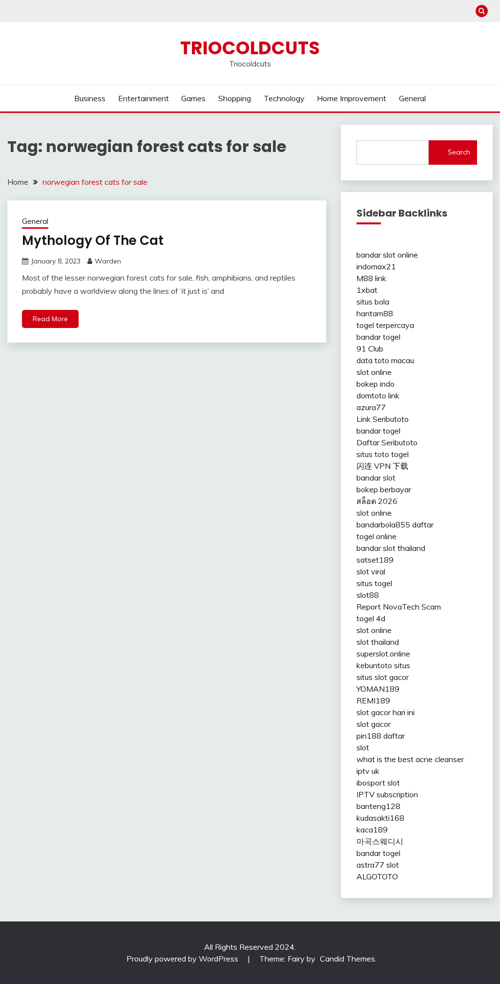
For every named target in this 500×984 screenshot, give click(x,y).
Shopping (234, 98)
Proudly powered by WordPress (183, 958)
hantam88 (374, 313)
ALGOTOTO (377, 876)
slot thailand (377, 642)
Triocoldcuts (250, 48)
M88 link (371, 278)
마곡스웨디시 (379, 841)
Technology (284, 98)
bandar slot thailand (390, 548)
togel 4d (370, 618)
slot (362, 747)
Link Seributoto (382, 419)
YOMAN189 (377, 689)
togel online (376, 536)
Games (193, 98)
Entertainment (143, 98)
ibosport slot (378, 782)
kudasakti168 (380, 818)
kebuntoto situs (383, 665)
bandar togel (378, 337)
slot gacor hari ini (385, 712)
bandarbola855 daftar (395, 524)
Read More (50, 318)
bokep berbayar (383, 489)
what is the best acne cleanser (410, 759)
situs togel (374, 583)
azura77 (371, 407)
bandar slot (376, 477)
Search (459, 152)
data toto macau (385, 360)
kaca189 (372, 829)
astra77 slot (377, 865)
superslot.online (383, 653)
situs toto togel (382, 454)
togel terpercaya (385, 325)
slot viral (370, 571)
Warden (108, 261)
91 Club (369, 348)
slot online (374, 372)
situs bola (372, 301)
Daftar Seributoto (386, 442)
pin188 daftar (380, 736)
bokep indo (375, 384)
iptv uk (367, 771)
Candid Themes (347, 958)
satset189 (375, 560)
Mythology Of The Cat (93, 240)
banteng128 (378, 806)
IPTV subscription (387, 794)
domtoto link (377, 395)
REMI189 (373, 700)
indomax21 (376, 266)
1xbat (366, 290)
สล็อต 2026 (376, 501)
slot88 (367, 595)
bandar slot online (387, 255)
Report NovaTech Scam (398, 607)
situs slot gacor (382, 677)
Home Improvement (351, 98)
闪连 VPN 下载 (382, 466)
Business (89, 98)
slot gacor (373, 724)
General (412, 98)
